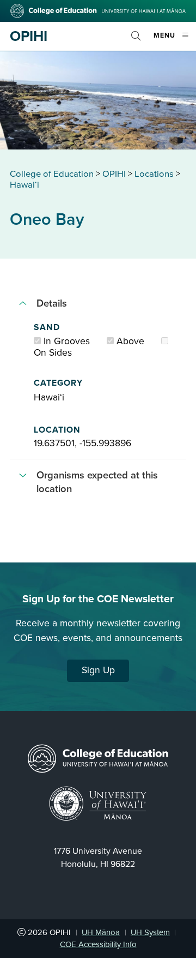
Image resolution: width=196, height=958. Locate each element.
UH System (150, 932)
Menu (175, 40)
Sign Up (98, 670)
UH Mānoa (101, 932)
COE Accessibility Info (98, 944)
